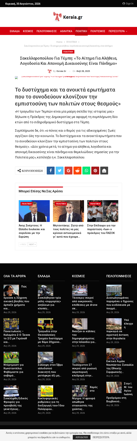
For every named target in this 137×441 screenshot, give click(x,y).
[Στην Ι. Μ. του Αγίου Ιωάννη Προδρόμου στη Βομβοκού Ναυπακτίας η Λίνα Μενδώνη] (114, 387)
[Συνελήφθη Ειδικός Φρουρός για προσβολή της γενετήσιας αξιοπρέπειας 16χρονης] (11, 391)
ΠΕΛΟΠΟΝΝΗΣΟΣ (47, 31)
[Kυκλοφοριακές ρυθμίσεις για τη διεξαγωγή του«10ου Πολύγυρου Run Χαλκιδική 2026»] (45, 391)
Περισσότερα (117, 31)
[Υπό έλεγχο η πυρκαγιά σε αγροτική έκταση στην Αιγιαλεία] (114, 324)
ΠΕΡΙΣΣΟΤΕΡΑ (101, 437)
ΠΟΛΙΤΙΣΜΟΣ (97, 31)
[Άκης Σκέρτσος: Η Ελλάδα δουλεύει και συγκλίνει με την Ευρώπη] (34, 211)
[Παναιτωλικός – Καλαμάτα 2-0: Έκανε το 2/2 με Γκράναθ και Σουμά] (11, 324)
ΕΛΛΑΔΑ (15, 31)
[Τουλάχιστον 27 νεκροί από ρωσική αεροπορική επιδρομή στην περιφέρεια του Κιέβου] (79, 357)
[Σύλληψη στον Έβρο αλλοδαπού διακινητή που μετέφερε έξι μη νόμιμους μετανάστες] (45, 357)
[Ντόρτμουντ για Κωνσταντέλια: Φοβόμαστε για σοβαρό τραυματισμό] (11, 357)
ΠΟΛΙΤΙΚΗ (81, 31)
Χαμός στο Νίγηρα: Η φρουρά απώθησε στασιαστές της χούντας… (85, 398)
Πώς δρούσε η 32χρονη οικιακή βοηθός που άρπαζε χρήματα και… (16, 297)
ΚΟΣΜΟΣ (28, 31)
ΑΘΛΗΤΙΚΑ (66, 31)
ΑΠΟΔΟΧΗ (81, 437)
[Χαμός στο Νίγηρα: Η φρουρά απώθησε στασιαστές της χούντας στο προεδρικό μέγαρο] (79, 391)
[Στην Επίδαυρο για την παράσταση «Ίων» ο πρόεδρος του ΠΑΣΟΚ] (102, 211)
